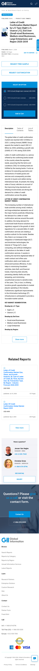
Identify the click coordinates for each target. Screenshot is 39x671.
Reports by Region (8, 560)
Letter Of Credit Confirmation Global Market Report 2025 (14, 406)
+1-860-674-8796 (21, 467)
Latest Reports (7, 568)
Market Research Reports (15, 10)
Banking (26, 10)
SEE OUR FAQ (19, 473)
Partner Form (6, 610)
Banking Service (7, 14)
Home (3, 10)
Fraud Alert (5, 614)
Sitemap (32, 664)
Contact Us (19, 514)
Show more (19, 339)
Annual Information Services (11, 564)
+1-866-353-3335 (19, 522)
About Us (5, 595)
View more (19, 428)
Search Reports (7, 552)
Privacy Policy (8, 664)
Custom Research (8, 587)
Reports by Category (9, 556)
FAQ (3, 591)
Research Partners (8, 579)
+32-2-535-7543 (21, 454)
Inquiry (19, 479)
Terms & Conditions (21, 664)
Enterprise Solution (8, 583)
